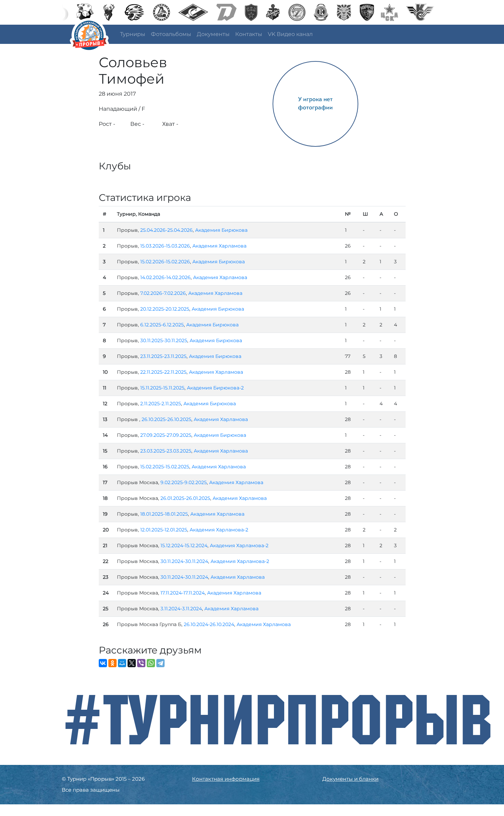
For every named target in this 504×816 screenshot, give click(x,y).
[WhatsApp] (151, 663)
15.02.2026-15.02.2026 (165, 262)
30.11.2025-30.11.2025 (163, 340)
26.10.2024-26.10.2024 (209, 624)
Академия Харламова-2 (219, 530)
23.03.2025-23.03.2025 (165, 451)
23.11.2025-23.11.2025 (163, 356)
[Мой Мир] (122, 663)
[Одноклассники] (112, 663)
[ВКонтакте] (103, 663)
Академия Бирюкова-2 (215, 388)
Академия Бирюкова (221, 230)
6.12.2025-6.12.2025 (162, 325)
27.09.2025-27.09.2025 (165, 435)
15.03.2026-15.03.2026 (165, 246)
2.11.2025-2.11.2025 (160, 403)
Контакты (248, 34)
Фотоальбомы (171, 34)
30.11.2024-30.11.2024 (184, 561)
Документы (213, 34)
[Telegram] (160, 663)
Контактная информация (226, 779)
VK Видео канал (290, 34)
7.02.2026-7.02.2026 (163, 293)
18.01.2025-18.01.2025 (164, 514)
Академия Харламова (219, 246)
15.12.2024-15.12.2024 (183, 545)
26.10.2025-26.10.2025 (166, 419)
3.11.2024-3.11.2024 (181, 608)
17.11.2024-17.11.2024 (182, 593)
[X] (132, 663)
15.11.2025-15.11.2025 (162, 388)
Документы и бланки (350, 779)
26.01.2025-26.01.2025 (185, 498)
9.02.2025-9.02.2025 (183, 482)
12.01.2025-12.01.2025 (163, 530)
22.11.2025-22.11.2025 (163, 372)
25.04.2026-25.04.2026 (166, 230)
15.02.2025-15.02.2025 (164, 467)
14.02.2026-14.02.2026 (165, 277)
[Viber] (141, 663)
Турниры (132, 34)
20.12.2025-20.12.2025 (164, 309)
